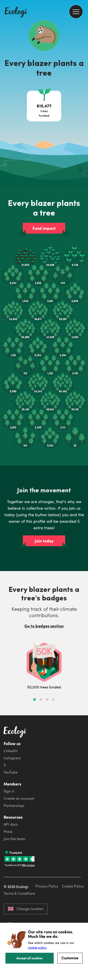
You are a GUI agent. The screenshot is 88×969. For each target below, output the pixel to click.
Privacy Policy (46, 886)
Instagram (12, 758)
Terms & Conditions (19, 893)
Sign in (9, 791)
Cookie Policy (73, 886)
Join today (44, 541)
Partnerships (14, 805)
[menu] (76, 11)
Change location (30, 908)
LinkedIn (11, 750)
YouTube (10, 772)
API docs (11, 824)
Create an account (19, 798)
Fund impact (44, 228)
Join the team (14, 839)
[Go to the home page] (16, 13)
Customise (70, 957)
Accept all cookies (29, 958)
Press (8, 831)
